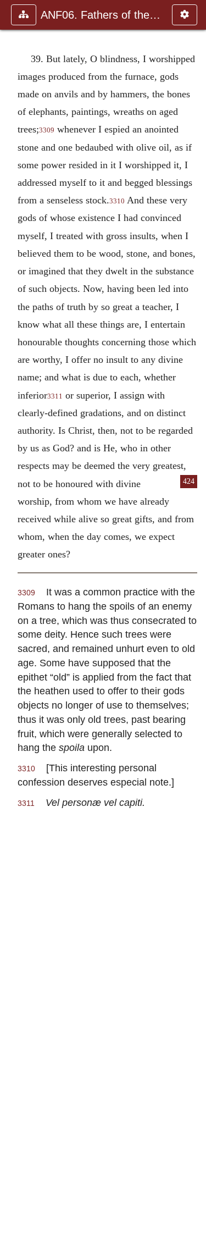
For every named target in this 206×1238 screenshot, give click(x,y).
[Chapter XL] (193, 619)
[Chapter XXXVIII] (12, 619)
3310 (117, 201)
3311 (55, 396)
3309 (46, 130)
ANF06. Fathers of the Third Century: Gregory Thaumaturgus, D (101, 15)
